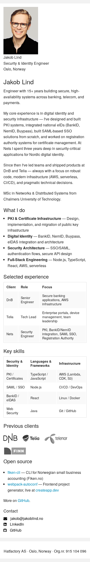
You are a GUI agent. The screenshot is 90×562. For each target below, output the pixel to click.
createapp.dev (47, 490)
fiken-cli (14, 472)
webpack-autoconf (22, 484)
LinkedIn (16, 524)
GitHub (23, 500)
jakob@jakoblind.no (26, 518)
